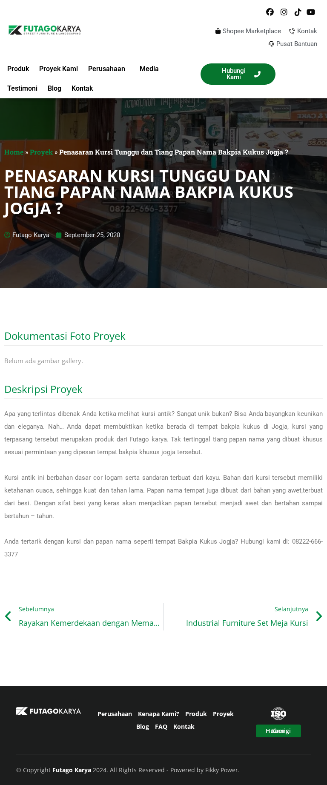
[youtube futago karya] (312, 12)
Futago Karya (72, 770)
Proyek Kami (58, 69)
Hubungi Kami (278, 731)
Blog (54, 88)
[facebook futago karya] (270, 12)
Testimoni (22, 88)
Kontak (82, 88)
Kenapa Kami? (158, 714)
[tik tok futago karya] (298, 12)
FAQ (161, 726)
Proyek (41, 151)
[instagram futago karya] (284, 12)
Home (13, 151)
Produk (18, 69)
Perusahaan (115, 714)
